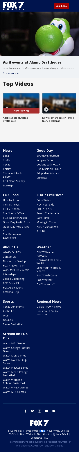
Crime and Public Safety (13, 175)
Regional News (49, 301)
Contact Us (9, 256)
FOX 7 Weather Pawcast (46, 254)
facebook (25, 411)
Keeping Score (45, 160)
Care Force (43, 217)
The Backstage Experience (12, 236)
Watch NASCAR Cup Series (15, 361)
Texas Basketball (13, 324)
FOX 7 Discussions (48, 226)
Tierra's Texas (11, 204)
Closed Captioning (13, 278)
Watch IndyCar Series (15, 367)
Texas (6, 164)
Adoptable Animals (48, 173)
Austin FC (8, 311)
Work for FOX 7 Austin (16, 270)
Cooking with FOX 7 (48, 164)
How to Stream (12, 200)
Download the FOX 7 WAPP (49, 261)
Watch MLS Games (14, 392)
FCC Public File (11, 283)
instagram (39, 411)
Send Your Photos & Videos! (49, 269)
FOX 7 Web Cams (47, 275)
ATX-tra (41, 231)
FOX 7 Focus (44, 209)
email (53, 411)
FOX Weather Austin (15, 217)
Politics (7, 169)
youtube (46, 411)
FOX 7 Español (11, 209)
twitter (32, 411)
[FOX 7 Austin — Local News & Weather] (13, 5)
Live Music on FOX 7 (49, 169)
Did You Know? (46, 284)
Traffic (7, 160)
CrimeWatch (44, 200)
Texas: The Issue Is (48, 213)
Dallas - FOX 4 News (49, 306)
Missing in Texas (46, 222)
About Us (10, 247)
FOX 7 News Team (14, 265)
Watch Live (61, 6)
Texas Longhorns (13, 306)
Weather (44, 247)
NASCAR (8, 320)
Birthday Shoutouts (48, 155)
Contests (42, 177)
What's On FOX (12, 252)
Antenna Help (11, 292)
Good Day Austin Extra (16, 222)
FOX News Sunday (14, 181)
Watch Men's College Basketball (15, 373)
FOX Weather (44, 280)
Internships (9, 274)
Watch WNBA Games (15, 387)
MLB (6, 315)
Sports (8, 301)
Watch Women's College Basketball (14, 381)
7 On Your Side (45, 204)
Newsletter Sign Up (14, 261)
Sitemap (8, 185)
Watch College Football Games (16, 349)
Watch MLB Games (14, 355)
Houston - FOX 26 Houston (47, 312)
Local (6, 155)
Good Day (45, 150)
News (7, 150)
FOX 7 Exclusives (50, 195)
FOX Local (11, 195)
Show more (11, 73)
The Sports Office (13, 213)
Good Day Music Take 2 (16, 228)
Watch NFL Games (14, 343)
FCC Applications (13, 287)
